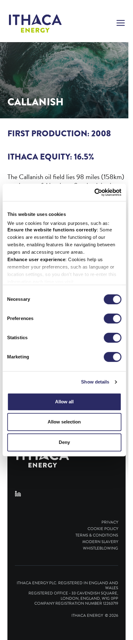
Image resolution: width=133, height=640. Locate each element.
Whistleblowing (100, 548)
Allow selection (64, 421)
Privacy (109, 522)
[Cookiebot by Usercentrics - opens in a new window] (94, 192)
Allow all (64, 401)
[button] (121, 23)
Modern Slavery (100, 542)
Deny (64, 442)
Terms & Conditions (96, 535)
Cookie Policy (103, 529)
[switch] (112, 318)
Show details (95, 381)
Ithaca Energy (87, 615)
